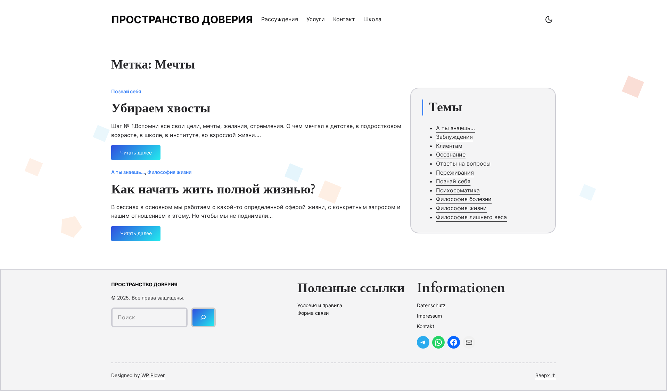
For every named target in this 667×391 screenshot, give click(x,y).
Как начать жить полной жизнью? (213, 189)
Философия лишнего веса (471, 217)
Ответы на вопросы (463, 163)
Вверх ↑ (545, 375)
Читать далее (138, 155)
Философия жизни (169, 172)
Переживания (455, 172)
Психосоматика (458, 190)
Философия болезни (464, 199)
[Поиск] (203, 317)
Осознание (451, 154)
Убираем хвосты (161, 108)
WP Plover (153, 375)
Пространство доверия (182, 19)
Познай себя (126, 91)
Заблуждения (454, 136)
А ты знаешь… (128, 172)
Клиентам (449, 145)
